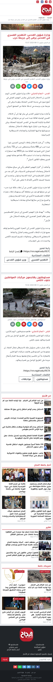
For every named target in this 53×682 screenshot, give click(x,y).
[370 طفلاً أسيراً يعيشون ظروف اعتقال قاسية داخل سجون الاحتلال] (47, 446)
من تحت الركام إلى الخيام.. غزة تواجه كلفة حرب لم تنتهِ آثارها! (23, 401)
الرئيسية (49, 17)
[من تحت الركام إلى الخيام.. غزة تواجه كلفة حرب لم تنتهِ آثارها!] (47, 402)
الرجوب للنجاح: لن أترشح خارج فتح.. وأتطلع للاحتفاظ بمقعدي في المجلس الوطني (13, 616)
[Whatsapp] (20, 666)
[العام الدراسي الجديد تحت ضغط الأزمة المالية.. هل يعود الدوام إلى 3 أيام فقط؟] (39, 603)
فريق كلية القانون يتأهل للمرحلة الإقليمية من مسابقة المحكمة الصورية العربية (41, 515)
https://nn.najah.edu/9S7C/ (36, 251)
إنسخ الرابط (14, 251)
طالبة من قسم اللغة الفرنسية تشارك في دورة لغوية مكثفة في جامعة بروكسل (14, 488)
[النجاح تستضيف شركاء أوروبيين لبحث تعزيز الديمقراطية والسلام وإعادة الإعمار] (13, 502)
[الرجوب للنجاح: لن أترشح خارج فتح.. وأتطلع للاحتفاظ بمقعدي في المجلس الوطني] (13, 603)
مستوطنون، (42, 379)
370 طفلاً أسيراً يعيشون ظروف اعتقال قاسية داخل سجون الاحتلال (24, 445)
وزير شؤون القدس (16, 260)
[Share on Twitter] (29, 86)
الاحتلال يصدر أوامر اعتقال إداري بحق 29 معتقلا (23, 409)
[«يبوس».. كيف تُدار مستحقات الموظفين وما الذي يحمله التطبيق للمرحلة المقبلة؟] (13, 576)
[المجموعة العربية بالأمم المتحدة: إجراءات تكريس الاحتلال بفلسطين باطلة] (47, 420)
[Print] (12, 86)
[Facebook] (38, 666)
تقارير (48, 527)
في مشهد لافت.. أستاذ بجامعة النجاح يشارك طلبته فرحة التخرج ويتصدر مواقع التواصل (22, 545)
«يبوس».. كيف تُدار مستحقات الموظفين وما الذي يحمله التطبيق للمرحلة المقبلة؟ (14, 589)
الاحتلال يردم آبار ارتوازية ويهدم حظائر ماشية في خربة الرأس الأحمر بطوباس (22, 428)
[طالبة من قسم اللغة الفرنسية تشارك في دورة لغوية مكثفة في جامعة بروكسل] (13, 475)
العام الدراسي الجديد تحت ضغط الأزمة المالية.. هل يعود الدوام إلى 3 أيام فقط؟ (40, 616)
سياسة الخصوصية (26, 675)
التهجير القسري (39, 260)
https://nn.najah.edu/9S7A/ (36, 370)
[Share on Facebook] (40, 86)
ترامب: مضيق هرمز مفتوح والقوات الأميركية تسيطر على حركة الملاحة (25, 454)
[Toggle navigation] (37, 2)
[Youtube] (15, 666)
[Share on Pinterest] (23, 86)
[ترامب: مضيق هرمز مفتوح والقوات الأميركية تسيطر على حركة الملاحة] (47, 455)
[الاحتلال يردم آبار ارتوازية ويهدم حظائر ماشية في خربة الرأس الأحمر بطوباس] (47, 429)
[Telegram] (24, 666)
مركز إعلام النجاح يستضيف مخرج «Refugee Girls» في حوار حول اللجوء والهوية (40, 486)
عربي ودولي (13, 647)
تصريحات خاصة (44, 566)
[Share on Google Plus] (34, 86)
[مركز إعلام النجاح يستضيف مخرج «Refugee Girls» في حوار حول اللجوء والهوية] (39, 475)
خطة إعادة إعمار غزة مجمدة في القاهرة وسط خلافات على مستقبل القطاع (22, 533)
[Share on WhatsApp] (18, 86)
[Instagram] (33, 666)
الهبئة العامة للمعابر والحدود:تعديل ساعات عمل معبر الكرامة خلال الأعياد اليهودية (23, 436)
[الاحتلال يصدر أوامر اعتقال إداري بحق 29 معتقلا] (47, 411)
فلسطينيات (41, 17)
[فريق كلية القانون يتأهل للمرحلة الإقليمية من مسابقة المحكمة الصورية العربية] (39, 502)
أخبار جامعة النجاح (42, 465)
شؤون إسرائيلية (39, 647)
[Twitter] (29, 666)
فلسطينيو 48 (13, 644)
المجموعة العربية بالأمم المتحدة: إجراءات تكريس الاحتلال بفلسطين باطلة (23, 419)
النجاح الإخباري (46, 9)
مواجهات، (26, 379)
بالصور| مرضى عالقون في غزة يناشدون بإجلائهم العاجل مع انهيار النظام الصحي (22, 553)
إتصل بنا (27, 672)
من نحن (33, 672)
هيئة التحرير (20, 672)
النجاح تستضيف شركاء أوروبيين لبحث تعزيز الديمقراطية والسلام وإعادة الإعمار (13, 515)
